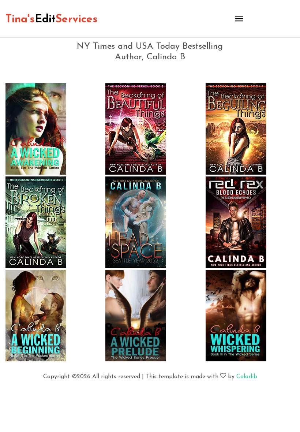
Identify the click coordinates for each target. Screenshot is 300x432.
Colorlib (246, 377)
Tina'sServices (51, 19)
